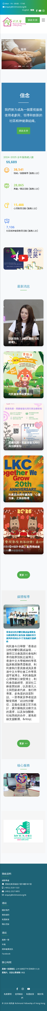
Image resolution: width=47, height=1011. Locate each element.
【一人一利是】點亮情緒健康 (24, 548)
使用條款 (19, 994)
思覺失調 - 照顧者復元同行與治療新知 (24, 444)
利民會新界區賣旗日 (20, 394)
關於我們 (5, 910)
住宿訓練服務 (29, 794)
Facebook (6, 953)
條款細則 (5, 914)
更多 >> (23, 574)
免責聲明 (8, 994)
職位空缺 (5, 924)
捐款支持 (32, 20)
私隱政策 (5, 919)
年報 (4, 944)
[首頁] (14, 21)
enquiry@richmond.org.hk (15, 895)
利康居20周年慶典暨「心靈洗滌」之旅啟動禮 (24, 496)
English (25, 10)
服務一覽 (5, 939)
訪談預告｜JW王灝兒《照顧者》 (23, 340)
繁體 (32, 10)
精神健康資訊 (7, 949)
